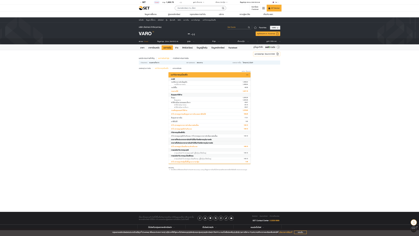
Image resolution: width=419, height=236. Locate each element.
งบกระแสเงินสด (177, 68)
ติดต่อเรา (255, 216)
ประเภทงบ (144, 62)
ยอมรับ (300, 232)
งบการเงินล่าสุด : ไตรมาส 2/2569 (265, 54)
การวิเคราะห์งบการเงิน (181, 58)
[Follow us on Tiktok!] (226, 218)
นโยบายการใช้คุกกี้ (285, 232)
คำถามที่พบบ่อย (274, 216)
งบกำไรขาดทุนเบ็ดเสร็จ (161, 68)
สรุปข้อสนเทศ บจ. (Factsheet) (266, 33)
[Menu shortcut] (263, 8)
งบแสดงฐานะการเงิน (145, 68)
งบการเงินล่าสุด (163, 58)
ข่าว (176, 47)
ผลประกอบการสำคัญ (147, 58)
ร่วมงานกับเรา (264, 216)
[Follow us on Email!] (231, 218)
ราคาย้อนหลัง (153, 47)
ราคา (142, 47)
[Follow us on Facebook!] (199, 218)
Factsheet (232, 47)
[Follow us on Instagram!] (220, 218)
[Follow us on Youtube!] (205, 218)
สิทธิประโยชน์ (187, 47)
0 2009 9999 (274, 220)
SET (144, 2)
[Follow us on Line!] (210, 218)
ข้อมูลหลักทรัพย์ (218, 47)
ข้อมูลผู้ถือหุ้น (202, 47)
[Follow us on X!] (215, 218)
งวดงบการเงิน (237, 62)
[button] (200, 8)
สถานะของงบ (190, 62)
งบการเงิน (167, 47)
